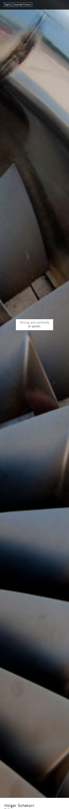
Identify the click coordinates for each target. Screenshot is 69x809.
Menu (60, 4)
